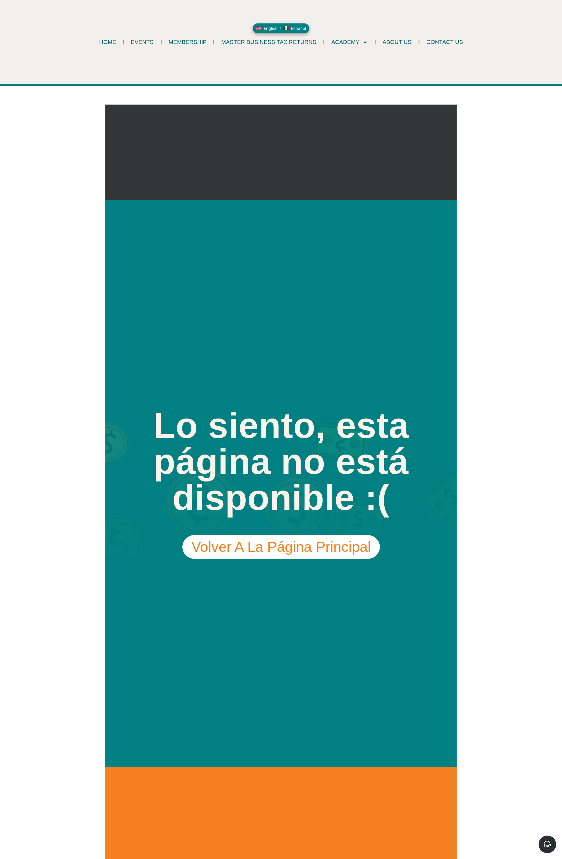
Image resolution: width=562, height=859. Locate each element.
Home (107, 42)
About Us (397, 42)
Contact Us (444, 42)
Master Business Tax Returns (268, 42)
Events (142, 42)
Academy (345, 42)
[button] (266, 28)
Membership (188, 42)
